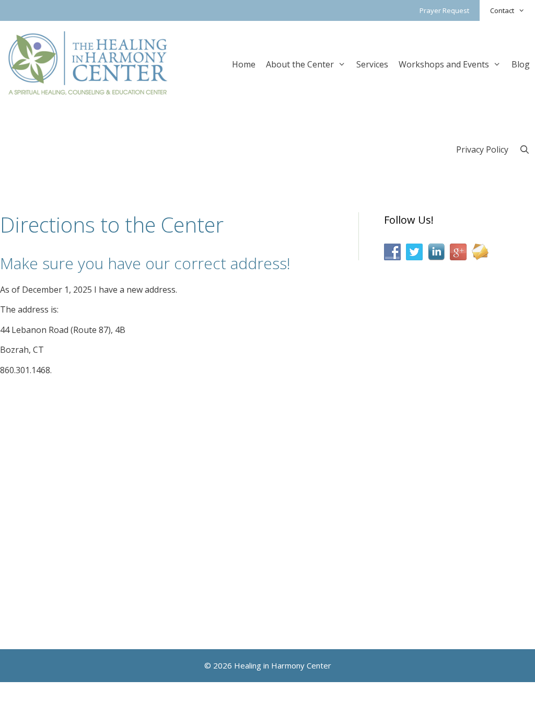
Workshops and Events (444, 64)
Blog (520, 64)
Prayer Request (444, 10)
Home (243, 64)
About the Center (300, 64)
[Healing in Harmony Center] (88, 63)
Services (372, 64)
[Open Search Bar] (524, 148)
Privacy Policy (482, 149)
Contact (502, 10)
